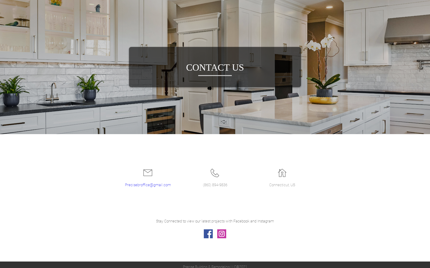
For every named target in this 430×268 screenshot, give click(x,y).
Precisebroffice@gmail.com (148, 185)
